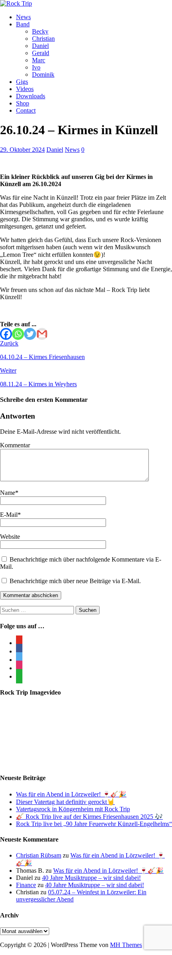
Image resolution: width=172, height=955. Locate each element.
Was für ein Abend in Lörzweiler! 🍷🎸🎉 (71, 794)
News (23, 17)
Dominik (43, 74)
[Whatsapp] (18, 334)
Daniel (40, 45)
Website (10, 536)
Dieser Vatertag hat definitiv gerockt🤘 (65, 801)
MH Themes (126, 944)
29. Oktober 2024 (22, 149)
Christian (43, 38)
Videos (25, 88)
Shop (22, 103)
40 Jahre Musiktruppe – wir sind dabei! (91, 877)
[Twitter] (30, 334)
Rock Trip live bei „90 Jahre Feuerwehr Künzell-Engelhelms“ (94, 823)
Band (23, 24)
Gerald (40, 53)
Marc (38, 60)
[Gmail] (42, 334)
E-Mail (9, 514)
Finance (26, 885)
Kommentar (15, 445)
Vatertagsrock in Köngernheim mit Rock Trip (73, 809)
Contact (26, 110)
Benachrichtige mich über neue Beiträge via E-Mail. (75, 581)
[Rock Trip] (16, 3)
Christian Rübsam (38, 855)
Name (7, 492)
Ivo (36, 67)
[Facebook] (6, 334)
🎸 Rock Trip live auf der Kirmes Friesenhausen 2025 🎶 (89, 816)
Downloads (30, 96)
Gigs (22, 81)
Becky (40, 31)
